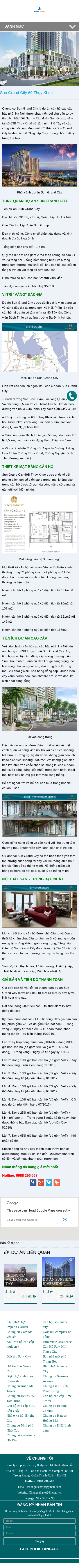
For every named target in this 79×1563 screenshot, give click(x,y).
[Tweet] (49, 1183)
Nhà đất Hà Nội (45, 1498)
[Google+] (41, 1183)
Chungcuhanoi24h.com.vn (45, 1492)
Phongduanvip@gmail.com (44, 1487)
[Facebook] (33, 1183)
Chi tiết (27, 1296)
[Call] (72, 396)
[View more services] (57, 1183)
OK (65, 1219)
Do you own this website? (23, 1219)
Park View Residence (57, 1341)
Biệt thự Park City (19, 1356)
